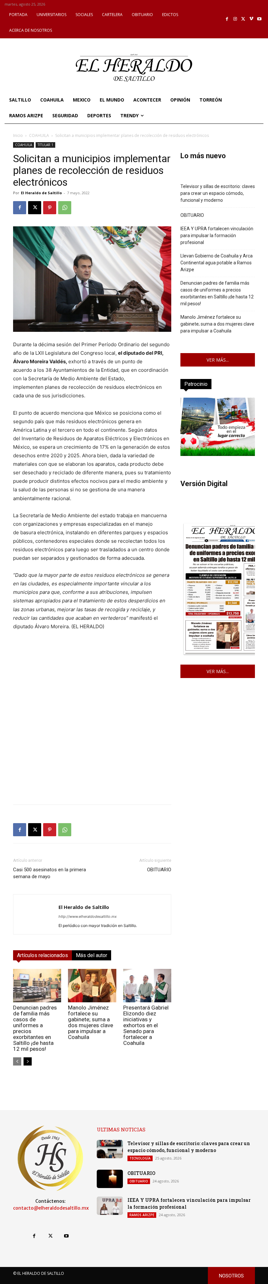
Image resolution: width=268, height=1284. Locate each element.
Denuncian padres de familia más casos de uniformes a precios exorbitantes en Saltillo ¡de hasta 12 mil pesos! (35, 1028)
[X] (243, 19)
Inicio (18, 135)
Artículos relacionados (42, 955)
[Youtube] (259, 19)
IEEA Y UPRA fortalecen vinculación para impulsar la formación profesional (216, 235)
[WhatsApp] (64, 207)
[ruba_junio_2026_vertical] (217, 454)
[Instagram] (235, 19)
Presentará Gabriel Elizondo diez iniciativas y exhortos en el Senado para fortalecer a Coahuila (146, 1025)
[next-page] (28, 1061)
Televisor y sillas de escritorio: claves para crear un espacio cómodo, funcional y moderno (217, 193)
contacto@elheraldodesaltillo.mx (51, 1208)
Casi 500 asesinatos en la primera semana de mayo (49, 873)
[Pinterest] (49, 207)
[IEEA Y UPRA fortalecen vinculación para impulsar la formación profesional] (110, 1206)
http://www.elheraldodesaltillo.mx (88, 916)
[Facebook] (227, 19)
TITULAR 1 (45, 144)
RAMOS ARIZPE (141, 1215)
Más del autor (91, 955)
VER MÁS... (218, 360)
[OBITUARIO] (110, 1179)
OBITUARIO (159, 870)
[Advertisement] (92, 753)
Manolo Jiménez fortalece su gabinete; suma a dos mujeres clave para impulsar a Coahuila (90, 1022)
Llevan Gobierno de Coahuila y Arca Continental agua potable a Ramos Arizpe (216, 262)
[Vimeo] (251, 19)
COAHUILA (39, 135)
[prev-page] (17, 1061)
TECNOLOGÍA (140, 1158)
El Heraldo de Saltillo (41, 192)
